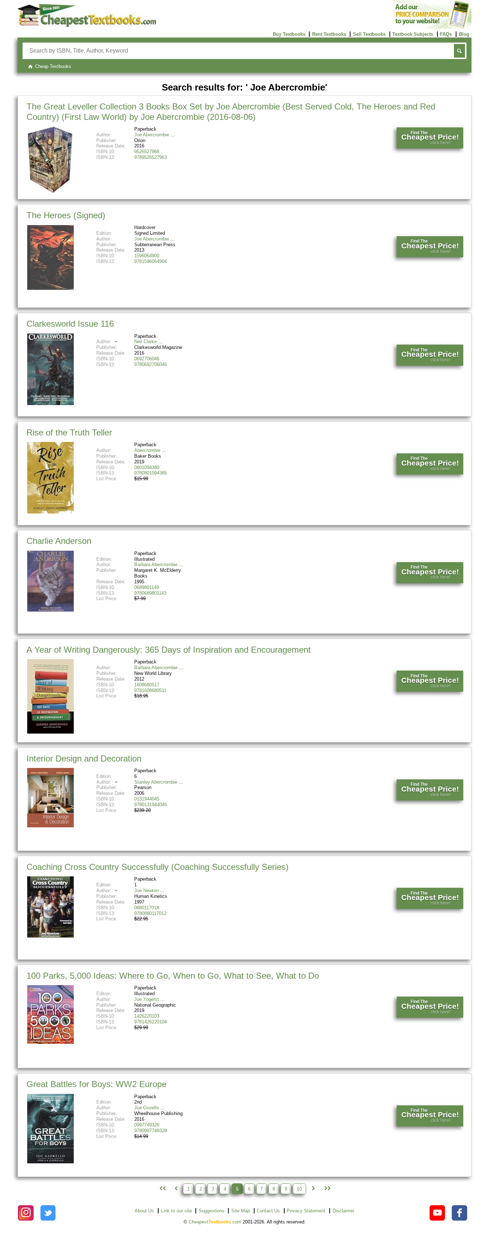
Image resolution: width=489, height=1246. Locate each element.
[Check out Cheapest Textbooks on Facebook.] (459, 1213)
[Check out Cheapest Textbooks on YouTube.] (437, 1213)
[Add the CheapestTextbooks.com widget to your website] (432, 27)
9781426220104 (150, 1021)
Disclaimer (343, 1210)
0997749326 (146, 1125)
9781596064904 (150, 261)
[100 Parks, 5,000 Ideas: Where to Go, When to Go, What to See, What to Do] (50, 1042)
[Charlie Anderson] (50, 610)
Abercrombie (147, 450)
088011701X (147, 907)
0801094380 (146, 467)
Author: (104, 341)
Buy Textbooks (289, 34)
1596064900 (146, 255)
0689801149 (146, 587)
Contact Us (268, 1210)
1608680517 (146, 684)
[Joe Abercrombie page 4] (175, 1188)
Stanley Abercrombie (155, 782)
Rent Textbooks (329, 34)
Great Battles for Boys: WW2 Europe (96, 1084)
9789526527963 (150, 157)
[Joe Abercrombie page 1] (161, 1188)
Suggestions (211, 1210)
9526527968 (146, 151)
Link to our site (176, 1210)
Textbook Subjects (412, 34)
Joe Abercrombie (151, 134)
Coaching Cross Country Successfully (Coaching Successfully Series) (157, 867)
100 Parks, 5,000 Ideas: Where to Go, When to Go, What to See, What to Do (172, 975)
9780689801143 (150, 593)
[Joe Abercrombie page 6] (313, 1188)
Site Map (240, 1210)
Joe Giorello (146, 1107)
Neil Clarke (145, 341)
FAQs (446, 34)
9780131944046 (150, 804)
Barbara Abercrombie (156, 564)
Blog (464, 34)
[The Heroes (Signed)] (50, 288)
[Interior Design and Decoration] (50, 825)
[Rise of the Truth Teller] (50, 512)
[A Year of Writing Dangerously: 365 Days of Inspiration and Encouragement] (50, 732)
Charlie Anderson (58, 541)
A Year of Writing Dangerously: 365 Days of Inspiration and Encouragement (168, 649)
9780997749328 (150, 1130)
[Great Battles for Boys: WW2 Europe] (50, 1161)
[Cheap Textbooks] (87, 25)
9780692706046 (150, 364)
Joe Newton (146, 890)
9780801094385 (150, 473)
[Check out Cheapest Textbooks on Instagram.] (25, 1213)
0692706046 (146, 358)
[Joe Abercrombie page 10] (326, 1188)
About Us (144, 1210)
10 (299, 1188)
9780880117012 (150, 913)
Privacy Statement (306, 1210)
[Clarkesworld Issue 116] (50, 403)
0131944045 (146, 799)
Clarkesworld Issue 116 (70, 323)
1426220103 (146, 1016)
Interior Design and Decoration (83, 758)
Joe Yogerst (146, 999)
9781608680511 (150, 690)
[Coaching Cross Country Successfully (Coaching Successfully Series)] (50, 936)
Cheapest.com (215, 1222)
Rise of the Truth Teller (69, 432)
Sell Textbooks (369, 34)
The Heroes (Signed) (65, 215)
